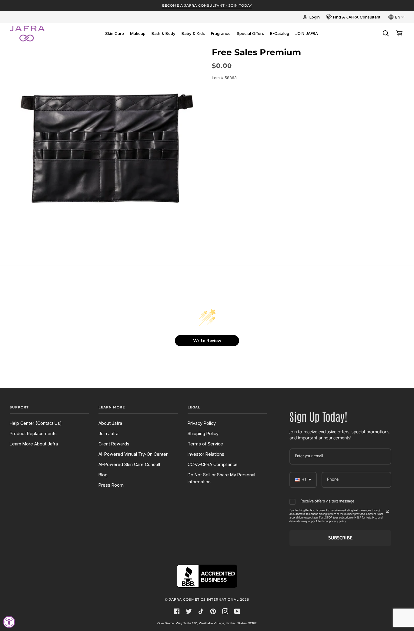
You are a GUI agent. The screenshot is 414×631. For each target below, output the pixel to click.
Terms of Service (205, 443)
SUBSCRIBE (340, 538)
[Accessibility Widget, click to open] (9, 622)
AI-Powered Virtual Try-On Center (133, 454)
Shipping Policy (203, 433)
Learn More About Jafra (34, 443)
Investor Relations (206, 454)
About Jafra (110, 423)
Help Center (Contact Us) (36, 423)
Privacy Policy (202, 423)
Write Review (207, 341)
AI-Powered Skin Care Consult (129, 464)
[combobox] (303, 480)
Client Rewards (113, 443)
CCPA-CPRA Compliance (213, 464)
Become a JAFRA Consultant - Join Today (207, 5)
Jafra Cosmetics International (204, 599)
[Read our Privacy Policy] (387, 511)
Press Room (111, 485)
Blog (103, 474)
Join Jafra (108, 433)
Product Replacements (33, 433)
